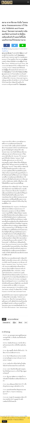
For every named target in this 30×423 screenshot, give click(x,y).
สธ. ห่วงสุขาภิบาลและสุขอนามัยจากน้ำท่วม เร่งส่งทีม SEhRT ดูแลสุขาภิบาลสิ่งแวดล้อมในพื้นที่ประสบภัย (15, 399)
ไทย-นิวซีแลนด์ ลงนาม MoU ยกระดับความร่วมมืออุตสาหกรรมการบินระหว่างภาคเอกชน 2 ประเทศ (14, 358)
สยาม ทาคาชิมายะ (6, 53)
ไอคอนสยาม (21, 55)
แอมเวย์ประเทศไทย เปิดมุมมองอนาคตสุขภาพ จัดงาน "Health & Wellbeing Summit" (14, 392)
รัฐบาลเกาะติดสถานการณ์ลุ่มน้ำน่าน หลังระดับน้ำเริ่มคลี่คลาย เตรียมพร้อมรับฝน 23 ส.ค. (15, 378)
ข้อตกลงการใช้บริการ (19, 419)
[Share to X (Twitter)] (14, 45)
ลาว (10, 65)
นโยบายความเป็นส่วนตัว (7, 419)
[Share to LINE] (22, 45)
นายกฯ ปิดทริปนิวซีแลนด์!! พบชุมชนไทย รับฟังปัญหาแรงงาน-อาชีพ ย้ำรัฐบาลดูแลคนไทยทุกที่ (14, 371)
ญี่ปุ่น (21, 53)
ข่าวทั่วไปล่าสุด (6, 332)
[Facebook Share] (6, 45)
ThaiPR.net (5, 51)
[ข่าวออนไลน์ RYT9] (6, 2)
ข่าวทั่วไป (4, 49)
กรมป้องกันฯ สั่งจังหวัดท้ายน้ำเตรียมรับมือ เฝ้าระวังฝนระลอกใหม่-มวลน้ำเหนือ (14, 364)
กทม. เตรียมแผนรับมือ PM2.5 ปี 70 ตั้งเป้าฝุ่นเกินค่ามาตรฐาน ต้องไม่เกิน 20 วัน (14, 385)
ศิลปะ (25, 59)
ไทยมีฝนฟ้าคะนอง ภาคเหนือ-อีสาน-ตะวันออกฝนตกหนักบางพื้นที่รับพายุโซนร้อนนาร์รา (14, 345)
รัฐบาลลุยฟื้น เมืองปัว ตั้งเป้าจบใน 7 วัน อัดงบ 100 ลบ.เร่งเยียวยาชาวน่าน (15, 351)
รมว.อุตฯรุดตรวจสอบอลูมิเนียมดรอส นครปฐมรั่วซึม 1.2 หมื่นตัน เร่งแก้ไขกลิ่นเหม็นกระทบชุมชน (14, 337)
